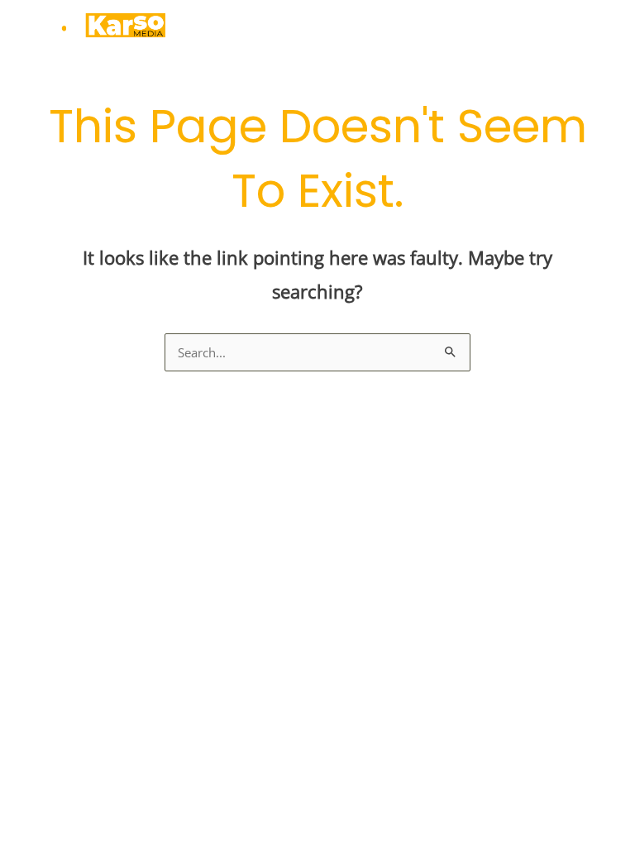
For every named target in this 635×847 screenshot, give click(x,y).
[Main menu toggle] (605, 29)
